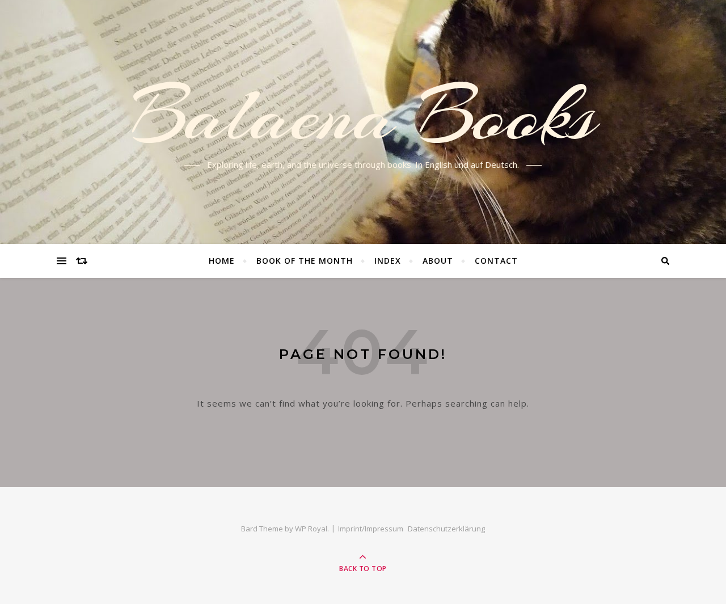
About (438, 260)
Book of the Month (304, 260)
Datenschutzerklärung (446, 528)
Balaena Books (363, 115)
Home (222, 260)
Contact (496, 260)
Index (387, 260)
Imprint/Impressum (370, 528)
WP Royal (311, 528)
